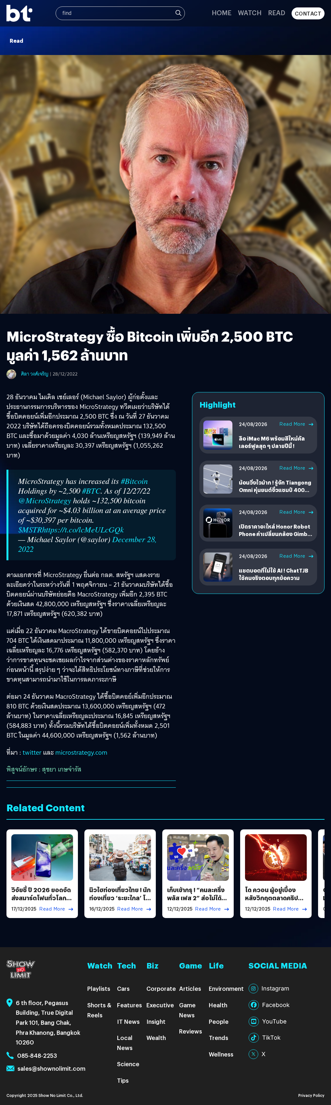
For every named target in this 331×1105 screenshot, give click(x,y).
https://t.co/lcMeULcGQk (83, 529)
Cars (123, 988)
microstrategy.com (81, 752)
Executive (160, 1005)
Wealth (156, 1038)
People (219, 1021)
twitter (33, 752)
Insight (156, 1021)
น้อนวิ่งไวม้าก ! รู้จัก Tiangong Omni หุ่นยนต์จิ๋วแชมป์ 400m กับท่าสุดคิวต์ (275, 490)
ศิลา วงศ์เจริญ (34, 374)
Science (128, 1064)
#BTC (91, 490)
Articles (190, 988)
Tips (123, 1080)
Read (276, 12)
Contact (308, 13)
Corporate (161, 988)
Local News (125, 1043)
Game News (187, 1010)
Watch (250, 12)
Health (218, 1005)
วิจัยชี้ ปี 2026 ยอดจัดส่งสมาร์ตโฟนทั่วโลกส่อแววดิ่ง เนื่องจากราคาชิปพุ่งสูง (41, 902)
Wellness (221, 1054)
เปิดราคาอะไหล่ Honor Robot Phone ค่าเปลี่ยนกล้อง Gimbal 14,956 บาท (275, 534)
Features (129, 1005)
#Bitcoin (134, 481)
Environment (226, 988)
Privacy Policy (311, 1095)
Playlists (98, 988)
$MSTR (30, 529)
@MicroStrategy (44, 500)
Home (221, 12)
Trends (218, 1038)
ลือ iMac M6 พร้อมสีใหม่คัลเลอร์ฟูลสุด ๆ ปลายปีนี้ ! (272, 442)
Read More (292, 424)
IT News (128, 1021)
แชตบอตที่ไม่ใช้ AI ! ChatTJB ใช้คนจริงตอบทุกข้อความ (273, 574)
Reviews (190, 1031)
